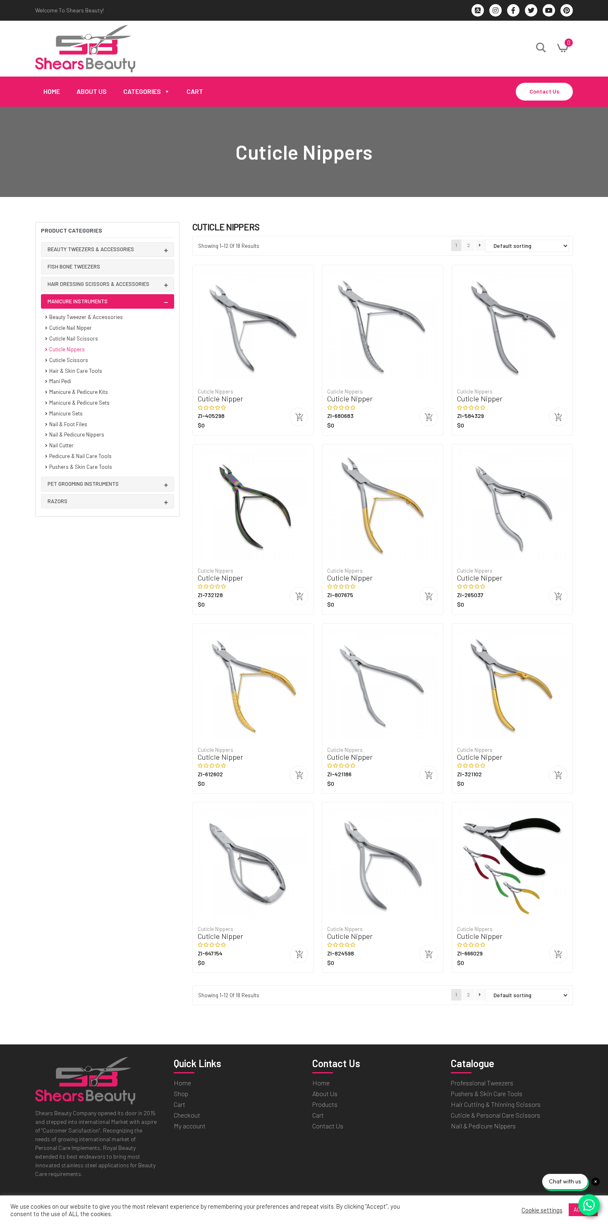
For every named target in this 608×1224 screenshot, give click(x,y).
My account (190, 1126)
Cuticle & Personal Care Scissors (495, 1115)
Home (51, 91)
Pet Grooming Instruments (83, 483)
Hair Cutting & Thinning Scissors (496, 1104)
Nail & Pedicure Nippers (76, 434)
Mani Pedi (60, 381)
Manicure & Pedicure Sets (79, 402)
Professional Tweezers (482, 1083)
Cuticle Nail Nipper (70, 327)
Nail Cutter (61, 445)
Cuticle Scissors (68, 360)
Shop (181, 1093)
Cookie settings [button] (542, 1210)
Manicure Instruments (78, 301)
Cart (195, 91)
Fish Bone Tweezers (74, 266)
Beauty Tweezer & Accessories (86, 317)
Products (325, 1104)
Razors (57, 501)
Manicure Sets (66, 413)
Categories (142, 91)
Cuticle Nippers (67, 349)
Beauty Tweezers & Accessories (91, 249)
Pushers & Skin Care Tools (80, 466)
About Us (92, 91)
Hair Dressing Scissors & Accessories (98, 284)
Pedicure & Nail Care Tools (80, 456)
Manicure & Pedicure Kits (78, 392)
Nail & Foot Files (68, 424)
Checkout (187, 1115)
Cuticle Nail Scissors (73, 338)
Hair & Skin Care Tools (75, 370)
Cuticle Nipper (220, 398)
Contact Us (544, 91)
